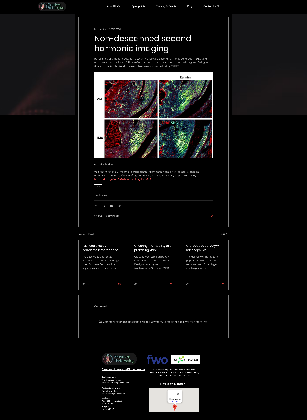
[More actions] (211, 29)
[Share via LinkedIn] (111, 205)
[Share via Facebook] (95, 205)
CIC (98, 186)
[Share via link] (119, 205)
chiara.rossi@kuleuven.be (113, 393)
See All (225, 233)
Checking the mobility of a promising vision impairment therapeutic (153, 248)
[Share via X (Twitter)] (103, 205)
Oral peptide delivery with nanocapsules (204, 248)
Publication (101, 194)
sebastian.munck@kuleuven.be (115, 382)
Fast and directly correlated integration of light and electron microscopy (100, 248)
